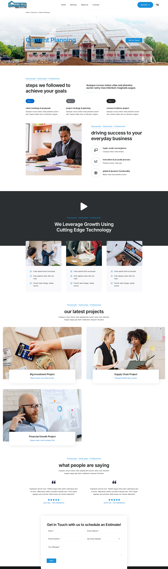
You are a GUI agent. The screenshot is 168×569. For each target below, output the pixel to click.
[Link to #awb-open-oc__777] (157, 5)
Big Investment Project (42, 374)
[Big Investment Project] (42, 328)
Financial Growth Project (42, 436)
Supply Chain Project (125, 374)
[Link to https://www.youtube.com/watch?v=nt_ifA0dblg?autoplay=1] (84, 206)
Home (27, 12)
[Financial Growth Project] (42, 390)
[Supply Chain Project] (125, 328)
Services (34, 12)
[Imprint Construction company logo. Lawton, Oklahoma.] (18, 1)
